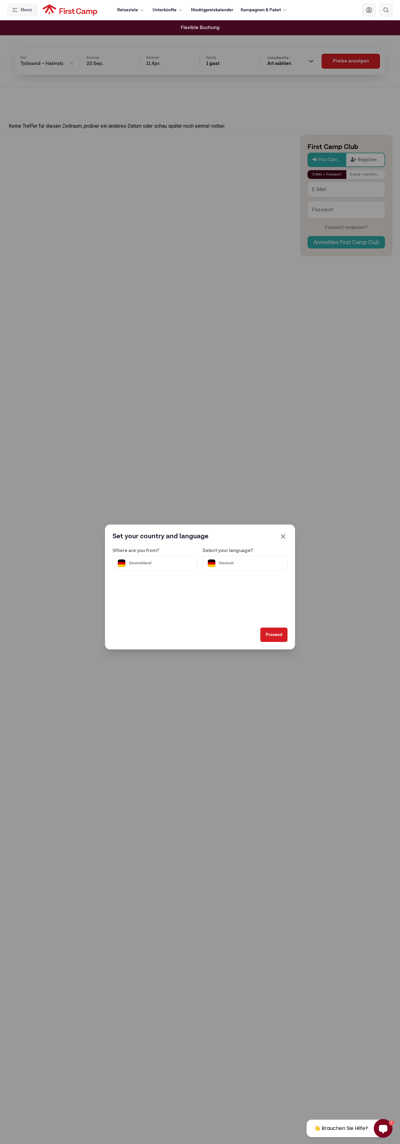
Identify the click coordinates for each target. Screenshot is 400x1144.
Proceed (274, 635)
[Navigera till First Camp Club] (369, 10)
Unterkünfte (164, 10)
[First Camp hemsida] (69, 10)
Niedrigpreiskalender (212, 10)
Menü (26, 10)
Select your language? (227, 550)
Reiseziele (127, 10)
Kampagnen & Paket (261, 10)
